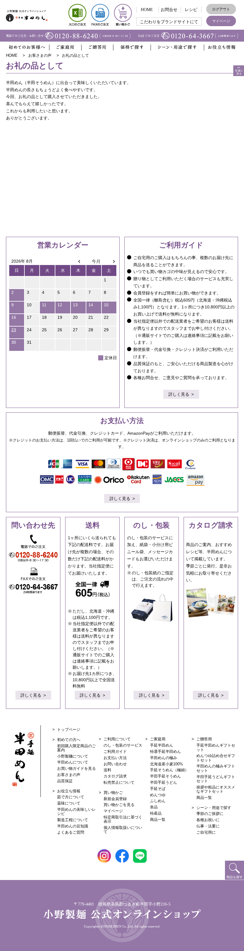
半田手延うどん (163, 782)
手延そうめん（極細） (169, 770)
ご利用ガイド (115, 751)
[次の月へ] (109, 261)
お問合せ (169, 9)
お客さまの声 (68, 774)
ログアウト (221, 9)
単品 (154, 807)
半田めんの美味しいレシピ (76, 811)
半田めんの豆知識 (72, 826)
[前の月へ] (78, 261)
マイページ (221, 21)
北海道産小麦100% (166, 764)
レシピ (191, 9)
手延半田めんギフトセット (215, 747)
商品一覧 (157, 819)
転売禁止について (119, 782)
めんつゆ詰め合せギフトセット (215, 757)
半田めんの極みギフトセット (215, 768)
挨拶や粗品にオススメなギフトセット (215, 789)
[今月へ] (93, 261)
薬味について (68, 803)
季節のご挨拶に (209, 813)
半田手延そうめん (165, 776)
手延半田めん (161, 745)
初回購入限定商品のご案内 (76, 748)
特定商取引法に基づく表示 (123, 819)
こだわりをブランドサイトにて (169, 22)
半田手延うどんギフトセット (215, 779)
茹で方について (70, 797)
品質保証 (65, 781)
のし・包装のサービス (123, 745)
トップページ (68, 729)
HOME (147, 9)
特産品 (156, 813)
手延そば (157, 788)
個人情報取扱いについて (123, 829)
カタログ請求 (115, 776)
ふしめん (157, 801)
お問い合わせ (115, 764)
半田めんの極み (163, 758)
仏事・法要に (208, 826)
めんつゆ (157, 795)
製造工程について (72, 820)
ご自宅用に (206, 832)
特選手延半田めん (165, 751)
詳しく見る (178, 394)
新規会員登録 (115, 799)
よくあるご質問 (70, 832)
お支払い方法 (115, 758)
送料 (107, 770)
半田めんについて (72, 762)
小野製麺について (72, 756)
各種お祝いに (208, 820)
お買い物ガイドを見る (76, 768)
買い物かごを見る (119, 804)
